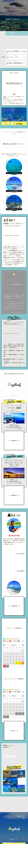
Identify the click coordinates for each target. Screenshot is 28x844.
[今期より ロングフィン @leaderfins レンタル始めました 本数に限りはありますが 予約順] (6, 774)
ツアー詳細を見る (13, 440)
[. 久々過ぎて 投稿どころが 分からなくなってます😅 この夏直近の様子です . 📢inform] (6, 788)
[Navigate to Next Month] (23, 645)
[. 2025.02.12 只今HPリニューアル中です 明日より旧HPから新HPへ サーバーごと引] (14, 774)
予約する (13, 730)
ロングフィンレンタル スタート (16, 57)
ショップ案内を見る (13, 606)
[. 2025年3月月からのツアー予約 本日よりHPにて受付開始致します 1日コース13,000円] (21, 774)
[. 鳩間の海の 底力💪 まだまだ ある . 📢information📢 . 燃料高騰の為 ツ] (14, 788)
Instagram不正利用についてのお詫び (16, 52)
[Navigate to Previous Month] (4, 645)
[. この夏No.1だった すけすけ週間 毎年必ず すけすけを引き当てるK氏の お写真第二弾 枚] (21, 788)
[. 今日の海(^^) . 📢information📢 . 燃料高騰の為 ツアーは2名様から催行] (21, 781)
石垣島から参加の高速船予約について (16, 63)
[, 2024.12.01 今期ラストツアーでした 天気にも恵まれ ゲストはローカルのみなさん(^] (14, 781)
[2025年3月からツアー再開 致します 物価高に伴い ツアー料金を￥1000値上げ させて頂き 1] (6, 781)
